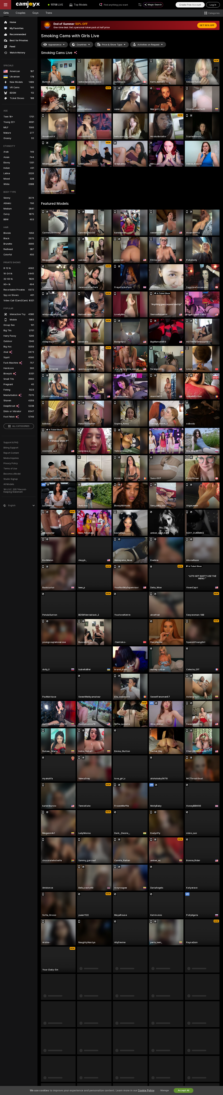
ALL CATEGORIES (20, 426)
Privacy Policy (10, 463)
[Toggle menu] (5, 4)
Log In (213, 4)
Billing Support (10, 448)
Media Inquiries (11, 458)
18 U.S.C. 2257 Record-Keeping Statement (15, 490)
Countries (82, 44)
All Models (8, 484)
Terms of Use (10, 468)
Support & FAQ (10, 442)
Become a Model (12, 474)
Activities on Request (148, 44)
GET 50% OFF (207, 25)
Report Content (11, 453)
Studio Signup (10, 479)
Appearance (54, 44)
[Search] (139, 4)
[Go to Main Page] (28, 4)
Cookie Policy (146, 1090)
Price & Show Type (112, 44)
